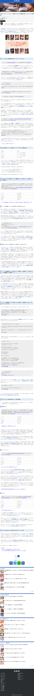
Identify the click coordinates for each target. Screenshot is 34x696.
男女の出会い (2, 679)
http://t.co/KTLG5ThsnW (18, 118)
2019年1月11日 (3, 135)
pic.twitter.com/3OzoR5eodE (27, 187)
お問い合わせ (19, 679)
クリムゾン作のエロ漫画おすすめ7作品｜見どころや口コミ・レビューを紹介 (13, 550)
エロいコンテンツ (5, 2)
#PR (8, 2)
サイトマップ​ (19, 676)
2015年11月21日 (21, 96)
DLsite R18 (5, 314)
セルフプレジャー (3, 683)
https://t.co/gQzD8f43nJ (19, 187)
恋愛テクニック (3, 675)
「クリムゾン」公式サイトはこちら (7, 143)
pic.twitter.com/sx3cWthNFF (25, 412)
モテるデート (2, 677)
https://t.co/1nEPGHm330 (12, 453)
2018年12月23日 (12, 413)
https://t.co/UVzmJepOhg (27, 496)
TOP (1, 2)
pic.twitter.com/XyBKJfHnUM (5, 497)
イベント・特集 (3, 674)
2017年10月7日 (29, 62)
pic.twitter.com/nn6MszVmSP (23, 226)
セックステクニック (3, 678)
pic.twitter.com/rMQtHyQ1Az (26, 118)
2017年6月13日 (8, 454)
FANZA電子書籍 (5, 366)
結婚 (1, 681)
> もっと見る (31, 591)
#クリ (9, 2)
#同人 (11, 2)
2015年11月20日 (8, 92)
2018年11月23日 (24, 497)
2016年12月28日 (14, 227)
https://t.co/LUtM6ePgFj (17, 412)
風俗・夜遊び (2, 690)
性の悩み (2, 680)
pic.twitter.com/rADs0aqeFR (20, 453)
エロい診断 (2, 688)
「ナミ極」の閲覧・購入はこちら (6, 510)
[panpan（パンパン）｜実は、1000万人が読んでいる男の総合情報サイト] (17, 1)
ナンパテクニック (3, 676)
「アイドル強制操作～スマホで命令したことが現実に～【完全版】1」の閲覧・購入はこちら (16, 202)
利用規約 (19, 677)
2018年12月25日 (14, 188)
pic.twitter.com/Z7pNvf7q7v (19, 72)
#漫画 (13, 2)
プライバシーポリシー (21, 678)
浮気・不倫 (2, 682)
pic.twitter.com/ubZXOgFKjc (11, 62)
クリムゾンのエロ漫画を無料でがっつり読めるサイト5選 (10, 549)
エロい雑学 (2, 687)
